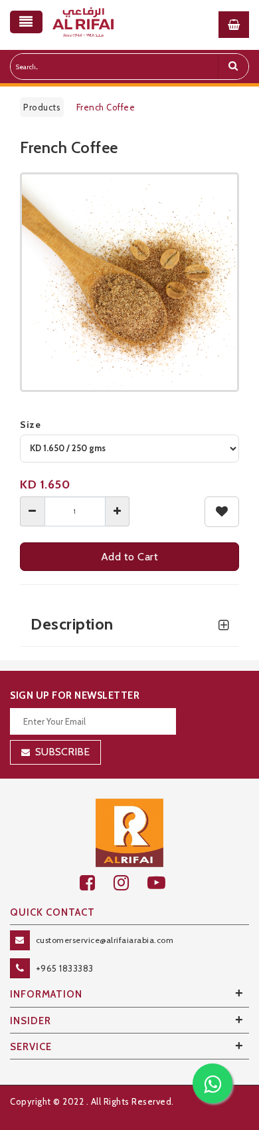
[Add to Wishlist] (222, 511)
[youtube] (163, 883)
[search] (233, 66)
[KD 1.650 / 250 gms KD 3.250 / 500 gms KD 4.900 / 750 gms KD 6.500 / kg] (129, 449)
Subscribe (62, 751)
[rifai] (129, 832)
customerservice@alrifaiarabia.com (105, 940)
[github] (130, 883)
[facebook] (97, 883)
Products (41, 107)
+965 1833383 (65, 968)
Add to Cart (130, 556)
